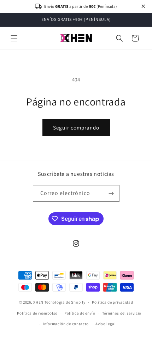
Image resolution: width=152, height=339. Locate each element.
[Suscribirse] (111, 193)
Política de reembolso (37, 313)
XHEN (39, 302)
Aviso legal (105, 323)
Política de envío (79, 313)
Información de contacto (66, 323)
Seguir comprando (76, 127)
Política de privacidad (112, 302)
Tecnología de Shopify (65, 302)
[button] (14, 38)
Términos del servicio (122, 313)
